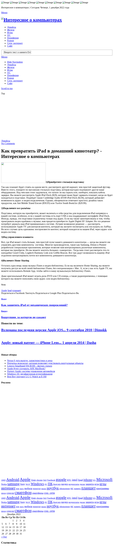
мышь (43, 488)
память (77, 488)
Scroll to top (7, 88)
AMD (3, 480)
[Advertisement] (57, 118)
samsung (13, 484)
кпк (17, 488)
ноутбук (53, 488)
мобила (28, 488)
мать (22, 488)
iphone (87, 479)
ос (72, 488)
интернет (8, 488)
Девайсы (11, 27)
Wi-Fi (28, 484)
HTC (69, 480)
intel (74, 479)
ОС (9, 35)
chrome (39, 480)
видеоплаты (74, 484)
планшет (16, 290)
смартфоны (37, 493)
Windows (37, 484)
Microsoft (104, 479)
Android (12, 479)
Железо (10, 30)
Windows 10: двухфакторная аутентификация (29, 374)
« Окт (4, 537)
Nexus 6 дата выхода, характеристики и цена (29, 360)
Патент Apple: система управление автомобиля (31, 371)
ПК (50, 484)
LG (94, 480)
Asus (33, 480)
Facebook (51, 480)
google (61, 479)
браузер (57, 484)
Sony (22, 484)
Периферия (13, 38)
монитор (37, 488)
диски (82, 484)
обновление (64, 488)
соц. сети (49, 492)
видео (64, 484)
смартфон (23, 492)
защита (90, 484)
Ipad (10, 290)
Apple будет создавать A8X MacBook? (26, 368)
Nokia (4, 484)
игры (103, 484)
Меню (4, 12)
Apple (4, 290)
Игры (10, 32)
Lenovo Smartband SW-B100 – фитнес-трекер (29, 366)
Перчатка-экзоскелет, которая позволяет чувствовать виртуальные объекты (45, 363)
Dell (45, 480)
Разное (10, 40)
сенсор (10, 493)
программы (102, 488)
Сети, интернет (15, 43)
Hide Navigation (15, 62)
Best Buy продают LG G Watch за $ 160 (26, 376)
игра (96, 484)
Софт (9, 46)
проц (3, 493)
